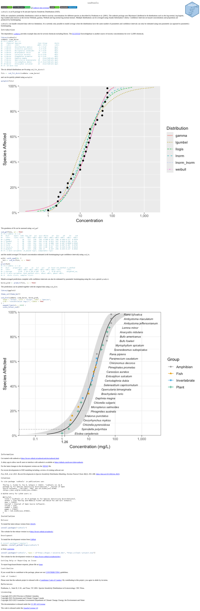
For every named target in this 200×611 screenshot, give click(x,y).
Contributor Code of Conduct (51, 580)
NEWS (45, 466)
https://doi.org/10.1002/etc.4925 (107, 474)
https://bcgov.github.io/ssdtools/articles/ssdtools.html (40, 458)
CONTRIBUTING (53, 572)
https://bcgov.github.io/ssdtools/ (41, 532)
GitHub (33, 539)
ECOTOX (76, 34)
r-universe (10, 549)
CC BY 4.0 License (38, 604)
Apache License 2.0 (30, 608)
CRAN (32, 524)
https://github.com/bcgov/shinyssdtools (69, 462)
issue (41, 564)
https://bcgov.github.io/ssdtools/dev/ (47, 557)
